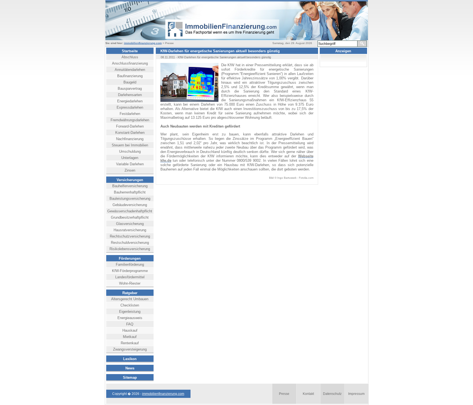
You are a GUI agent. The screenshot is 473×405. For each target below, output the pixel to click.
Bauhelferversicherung (130, 186)
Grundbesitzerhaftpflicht (130, 217)
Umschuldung (130, 151)
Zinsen (130, 170)
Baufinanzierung (130, 76)
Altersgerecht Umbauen (129, 299)
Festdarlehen (130, 114)
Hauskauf (129, 330)
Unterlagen (129, 158)
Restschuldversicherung (130, 243)
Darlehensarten (130, 95)
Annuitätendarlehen (130, 70)
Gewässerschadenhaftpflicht (129, 211)
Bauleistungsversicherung (129, 198)
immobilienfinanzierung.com (143, 43)
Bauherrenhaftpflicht (130, 192)
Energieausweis (129, 318)
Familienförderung (130, 264)
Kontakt (308, 394)
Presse (284, 394)
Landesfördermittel (130, 277)
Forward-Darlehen (130, 126)
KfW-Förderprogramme (130, 271)
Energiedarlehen (130, 101)
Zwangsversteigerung (130, 349)
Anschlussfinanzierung (130, 63)
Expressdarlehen (130, 107)
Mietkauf (130, 337)
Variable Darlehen (130, 164)
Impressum (356, 394)
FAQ (129, 324)
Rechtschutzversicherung (130, 236)
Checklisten (129, 305)
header (214, 20)
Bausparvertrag (130, 88)
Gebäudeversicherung (130, 205)
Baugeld (129, 82)
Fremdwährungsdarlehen (130, 120)
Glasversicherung (130, 224)
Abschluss (130, 57)
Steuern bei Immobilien (130, 145)
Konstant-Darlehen (130, 133)
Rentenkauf (130, 343)
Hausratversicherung (130, 230)
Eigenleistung (129, 311)
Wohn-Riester (129, 283)
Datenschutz (332, 394)
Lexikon (130, 359)
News (129, 368)
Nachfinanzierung (129, 139)
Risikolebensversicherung (129, 249)
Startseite (130, 51)
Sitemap (130, 377)
